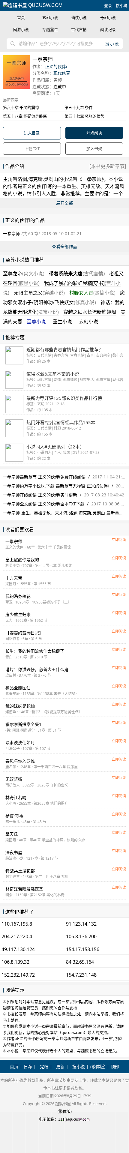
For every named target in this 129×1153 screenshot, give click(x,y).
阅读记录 (108, 29)
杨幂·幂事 (14, 816)
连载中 (59, 86)
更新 (60, 1066)
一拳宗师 (91, 179)
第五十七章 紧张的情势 (84, 116)
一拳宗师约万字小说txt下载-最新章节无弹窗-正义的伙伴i (56, 486)
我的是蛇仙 (20, 706)
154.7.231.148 (81, 975)
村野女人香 (92, 292)
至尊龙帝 (23, 273)
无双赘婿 (13, 779)
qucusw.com (44, 5)
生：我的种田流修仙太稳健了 (34, 651)
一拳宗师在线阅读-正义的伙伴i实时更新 (40, 495)
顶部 (115, 1066)
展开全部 (64, 203)
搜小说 (122, 5)
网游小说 (21, 29)
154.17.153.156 (82, 949)
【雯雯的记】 (24, 633)
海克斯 (35, 179)
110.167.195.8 (17, 924)
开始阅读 (94, 132)
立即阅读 (119, 539)
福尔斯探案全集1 (23, 724)
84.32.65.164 (80, 962)
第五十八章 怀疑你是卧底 (25, 116)
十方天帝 (13, 578)
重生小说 (62, 321)
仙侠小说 (79, 17)
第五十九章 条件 (78, 107)
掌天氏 (11, 834)
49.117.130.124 (18, 949)
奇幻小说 (108, 17)
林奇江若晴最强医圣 (24, 889)
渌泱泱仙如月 (20, 742)
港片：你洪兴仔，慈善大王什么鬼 (36, 669)
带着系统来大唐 (77, 273)
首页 (21, 17)
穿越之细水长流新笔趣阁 (89, 312)
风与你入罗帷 (20, 761)
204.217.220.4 (17, 936)
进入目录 (32, 133)
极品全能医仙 (18, 687)
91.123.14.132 (81, 924)
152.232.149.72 (18, 975)
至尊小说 (36, 321)
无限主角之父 (39, 292)
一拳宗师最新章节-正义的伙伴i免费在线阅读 (44, 477)
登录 (108, 5)
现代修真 (61, 73)
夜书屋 (13, 852)
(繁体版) (97, 1066)
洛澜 (22, 179)
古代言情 (79, 29)
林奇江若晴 (15, 797)
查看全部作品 (64, 246)
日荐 (28, 1066)
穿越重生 (50, 29)
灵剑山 (51, 179)
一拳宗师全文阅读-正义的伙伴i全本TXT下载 (43, 504)
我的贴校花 (18, 596)
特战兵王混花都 (20, 870)
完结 (44, 1066)
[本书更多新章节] (107, 166)
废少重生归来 (18, 614)
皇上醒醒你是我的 (22, 559)
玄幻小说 (50, 17)
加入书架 (94, 148)
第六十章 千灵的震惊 (21, 107)
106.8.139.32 (15, 962)
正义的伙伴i (56, 66)
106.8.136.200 (81, 936)
